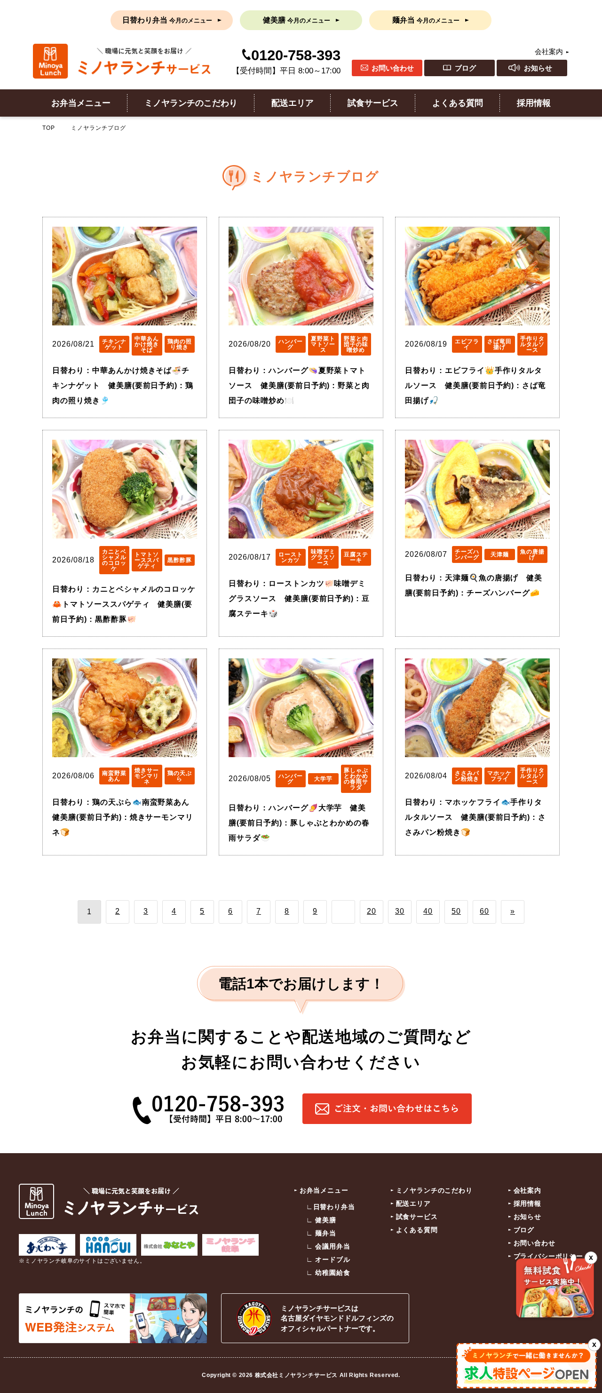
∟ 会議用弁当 (328, 1246)
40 (428, 911)
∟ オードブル (328, 1259)
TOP (48, 128)
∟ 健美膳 (321, 1220)
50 (456, 911)
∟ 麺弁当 (321, 1233)
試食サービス (373, 103)
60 (484, 911)
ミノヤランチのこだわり (191, 103)
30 (399, 911)
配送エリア (292, 103)
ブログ (465, 68)
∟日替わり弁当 (330, 1207)
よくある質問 (457, 103)
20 (371, 911)
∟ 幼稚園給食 (328, 1272)
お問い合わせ (393, 68)
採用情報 (534, 103)
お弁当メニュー (81, 103)
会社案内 (549, 51)
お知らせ (538, 68)
